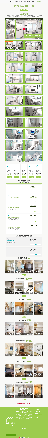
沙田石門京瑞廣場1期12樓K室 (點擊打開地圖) (24, 411)
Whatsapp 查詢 (37, 411)
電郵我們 (37, 409)
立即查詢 (9, 177)
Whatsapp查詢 (39, 1)
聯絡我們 (24, 428)
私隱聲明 (37, 417)
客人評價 (10, 435)
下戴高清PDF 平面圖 (24, 9)
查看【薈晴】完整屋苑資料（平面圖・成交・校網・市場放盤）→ (24, 403)
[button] (11, 1)
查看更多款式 (24, 275)
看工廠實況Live (37, 413)
